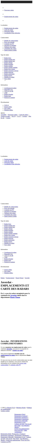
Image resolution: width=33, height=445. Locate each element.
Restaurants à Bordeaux (21, 417)
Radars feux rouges (9, 69)
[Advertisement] (16, 136)
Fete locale (28, 424)
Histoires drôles (8, 110)
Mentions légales (21, 407)
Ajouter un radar (5, 116)
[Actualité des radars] (8, 20)
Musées (17, 427)
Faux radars (7, 78)
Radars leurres (8, 75)
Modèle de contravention (11, 40)
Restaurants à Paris (20, 414)
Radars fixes (7, 58)
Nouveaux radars (9, 31)
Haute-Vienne (19, 278)
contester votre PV (15, 365)
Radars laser (7, 96)
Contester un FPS (5, 442)
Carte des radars (8, 30)
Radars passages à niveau (11, 70)
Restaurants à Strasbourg (21, 419)
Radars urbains (8, 62)
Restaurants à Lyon (20, 422)
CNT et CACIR (8, 91)
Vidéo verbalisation (21, 431)
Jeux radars (7, 108)
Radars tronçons (8, 72)
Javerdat (27, 278)
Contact (8, 118)
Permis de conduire (9, 97)
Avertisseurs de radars (10, 88)
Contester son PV (9, 44)
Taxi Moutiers (25, 425)
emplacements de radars (8, 355)
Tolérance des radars (10, 47)
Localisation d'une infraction (12, 33)
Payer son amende (9, 42)
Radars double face (9, 61)
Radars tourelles (8, 64)
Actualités (3, 114)
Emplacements (10, 278)
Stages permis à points (10, 50)
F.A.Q (19, 116)
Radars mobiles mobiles (10, 67)
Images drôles (8, 107)
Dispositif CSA (8, 89)
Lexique (24, 116)
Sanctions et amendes (10, 45)
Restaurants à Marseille (21, 421)
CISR (5, 93)
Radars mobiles (8, 66)
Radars (3, 278)
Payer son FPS (19, 430)
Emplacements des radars (11, 28)
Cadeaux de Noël (19, 424)
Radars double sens (9, 59)
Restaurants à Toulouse (21, 416)
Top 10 (13, 116)
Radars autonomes (9, 74)
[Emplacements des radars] (5, 14)
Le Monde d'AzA (10, 407)
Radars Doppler (8, 94)
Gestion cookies (5, 411)
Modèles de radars (9, 77)
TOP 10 (6, 105)
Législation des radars (10, 48)
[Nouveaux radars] (5, 7)
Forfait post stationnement (22, 429)
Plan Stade (17, 425)
